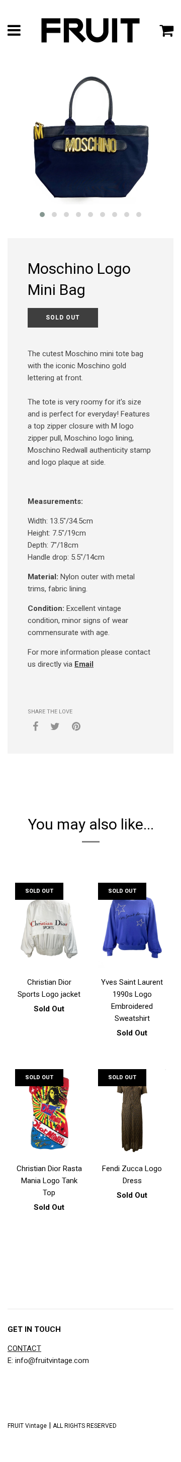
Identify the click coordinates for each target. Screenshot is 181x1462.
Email (84, 664)
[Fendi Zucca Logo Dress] (132, 1113)
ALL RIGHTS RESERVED (85, 1425)
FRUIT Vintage (27, 1425)
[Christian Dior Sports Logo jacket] (49, 927)
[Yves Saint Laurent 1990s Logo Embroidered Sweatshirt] (132, 927)
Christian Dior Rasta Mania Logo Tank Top (49, 1180)
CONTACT (24, 1348)
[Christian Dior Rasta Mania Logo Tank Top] (49, 1113)
